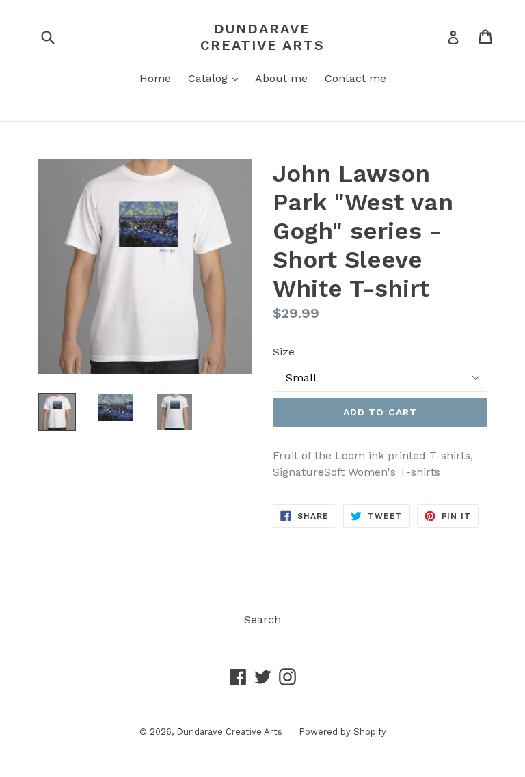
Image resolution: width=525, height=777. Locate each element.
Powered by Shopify (342, 731)
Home (155, 78)
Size (284, 351)
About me (281, 78)
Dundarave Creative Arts (262, 37)
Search (262, 619)
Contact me (355, 78)
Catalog (216, 78)
